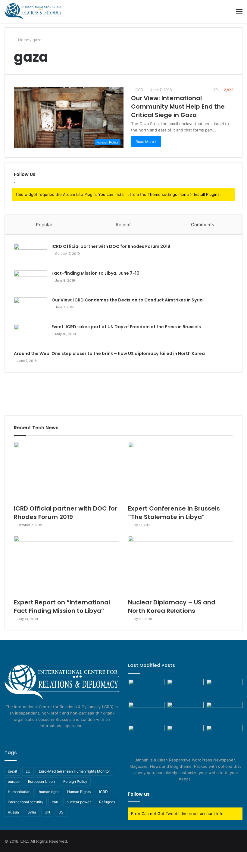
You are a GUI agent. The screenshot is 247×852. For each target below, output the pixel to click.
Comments (202, 224)
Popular (44, 224)
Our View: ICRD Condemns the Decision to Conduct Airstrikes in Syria (127, 300)
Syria (31, 812)
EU (28, 771)
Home (23, 39)
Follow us (139, 794)
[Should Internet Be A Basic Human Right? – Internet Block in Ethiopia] (185, 735)
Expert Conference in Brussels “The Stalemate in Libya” (174, 512)
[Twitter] (58, 737)
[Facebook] (51, 737)
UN (47, 812)
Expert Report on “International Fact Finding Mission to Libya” (62, 606)
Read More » (146, 141)
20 (215, 90)
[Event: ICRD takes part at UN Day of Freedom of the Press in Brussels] (30, 335)
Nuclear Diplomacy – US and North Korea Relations (171, 606)
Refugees (107, 802)
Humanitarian (19, 791)
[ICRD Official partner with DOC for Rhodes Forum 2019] (30, 255)
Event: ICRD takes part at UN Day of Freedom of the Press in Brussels (126, 327)
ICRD (138, 90)
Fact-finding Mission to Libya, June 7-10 (95, 273)
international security (25, 802)
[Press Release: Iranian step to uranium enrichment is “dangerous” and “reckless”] (224, 712)
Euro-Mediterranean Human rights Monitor (74, 771)
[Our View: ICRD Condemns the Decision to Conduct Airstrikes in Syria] (30, 308)
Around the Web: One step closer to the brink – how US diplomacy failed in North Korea (109, 353)
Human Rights (79, 791)
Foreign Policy (75, 781)
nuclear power (79, 802)
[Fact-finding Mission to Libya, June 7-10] (30, 281)
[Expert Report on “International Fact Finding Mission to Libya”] (66, 565)
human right (49, 791)
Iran (55, 802)
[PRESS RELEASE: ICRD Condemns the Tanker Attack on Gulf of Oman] (224, 735)
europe (14, 781)
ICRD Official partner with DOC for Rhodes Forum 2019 (111, 246)
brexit (12, 771)
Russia (13, 812)
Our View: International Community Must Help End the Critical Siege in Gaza (178, 106)
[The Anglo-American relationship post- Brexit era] (146, 689)
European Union (41, 781)
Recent (123, 224)
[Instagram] (72, 737)
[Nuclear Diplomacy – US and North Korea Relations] (180, 565)
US (61, 812)
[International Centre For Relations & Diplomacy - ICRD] (33, 11)
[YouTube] (65, 737)
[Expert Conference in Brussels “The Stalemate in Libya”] (180, 471)
